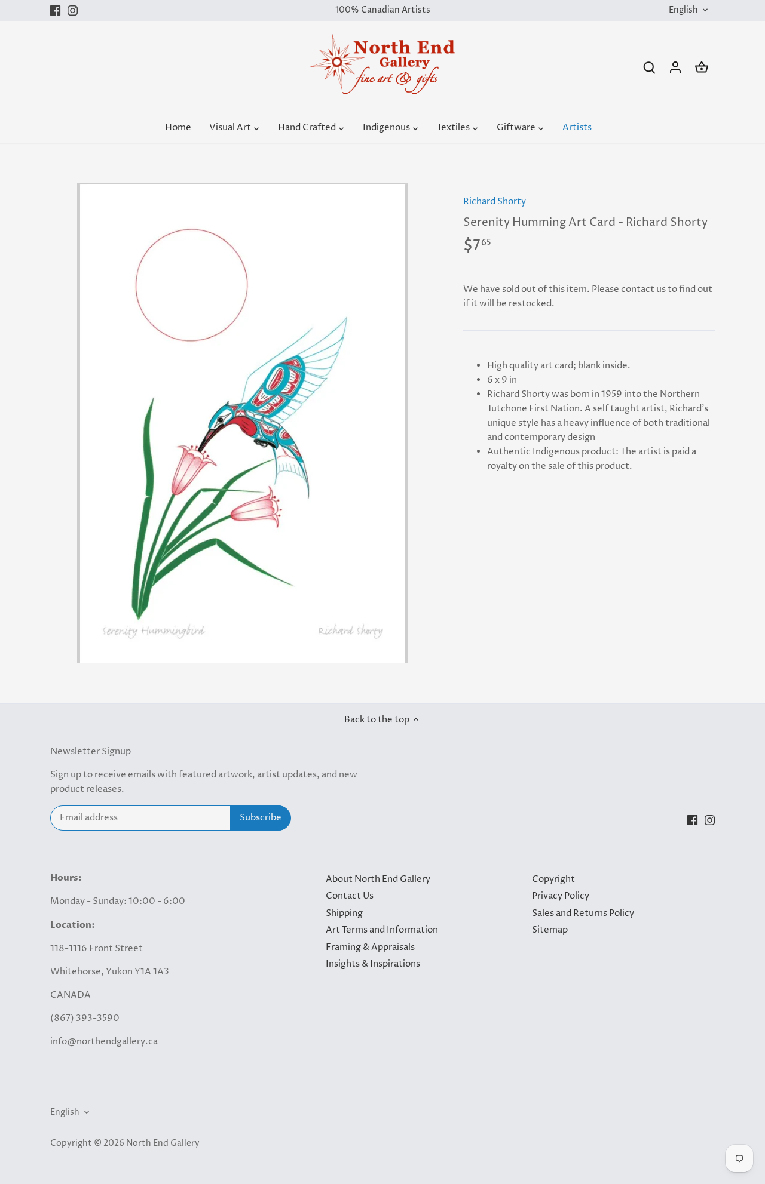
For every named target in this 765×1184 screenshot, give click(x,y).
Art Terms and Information (382, 930)
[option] (242, 423)
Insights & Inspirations (373, 964)
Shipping (344, 913)
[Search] (649, 67)
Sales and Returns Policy (583, 913)
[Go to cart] (701, 67)
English (683, 10)
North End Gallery (163, 1143)
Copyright (553, 879)
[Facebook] (55, 10)
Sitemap (550, 930)
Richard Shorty (494, 201)
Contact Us (350, 896)
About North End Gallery (378, 879)
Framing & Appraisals (370, 947)
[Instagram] (73, 10)
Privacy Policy (560, 896)
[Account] (675, 67)
